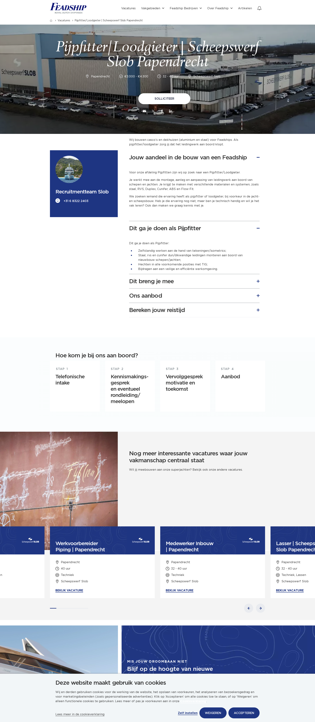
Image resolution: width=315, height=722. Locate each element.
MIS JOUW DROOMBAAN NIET (157, 661)
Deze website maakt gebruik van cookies (110, 682)
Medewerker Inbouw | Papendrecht (189, 546)
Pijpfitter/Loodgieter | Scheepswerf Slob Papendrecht (109, 20)
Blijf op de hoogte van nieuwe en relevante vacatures (170, 672)
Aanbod (230, 376)
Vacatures (128, 8)
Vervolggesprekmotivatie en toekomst (184, 382)
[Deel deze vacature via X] (153, 111)
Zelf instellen (188, 713)
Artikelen (245, 8)
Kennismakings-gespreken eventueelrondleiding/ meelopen (129, 388)
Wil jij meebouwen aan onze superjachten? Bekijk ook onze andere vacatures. (186, 469)
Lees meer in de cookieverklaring (79, 714)
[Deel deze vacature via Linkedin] (170, 111)
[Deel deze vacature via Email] (144, 111)
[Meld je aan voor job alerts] (259, 8)
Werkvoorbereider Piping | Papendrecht (80, 546)
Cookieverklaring (193, 701)
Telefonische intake (70, 379)
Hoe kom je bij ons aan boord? (96, 355)
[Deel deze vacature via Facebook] (162, 111)
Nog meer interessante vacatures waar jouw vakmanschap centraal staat (188, 457)
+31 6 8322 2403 (76, 201)
